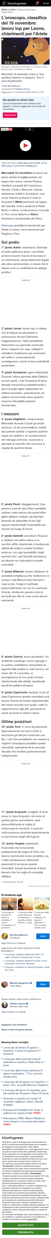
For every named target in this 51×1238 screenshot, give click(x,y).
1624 (36, 1149)
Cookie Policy (31, 1219)
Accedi (46, 3)
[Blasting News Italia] (17, 3)
